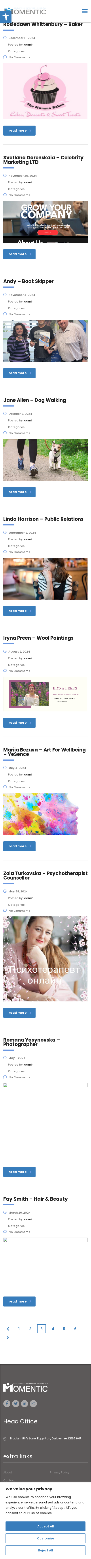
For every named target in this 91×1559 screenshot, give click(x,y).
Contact (9, 1480)
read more (18, 130)
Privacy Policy (59, 1472)
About (7, 1472)
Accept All (45, 1526)
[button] (5, 17)
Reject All (45, 1550)
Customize (45, 1538)
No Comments (19, 57)
